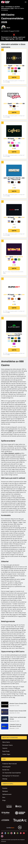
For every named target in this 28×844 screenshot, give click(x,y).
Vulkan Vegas (6, 754)
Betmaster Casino (7, 745)
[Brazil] (8, 833)
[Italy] (14, 833)
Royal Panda (5, 751)
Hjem (2, 6)
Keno (3, 797)
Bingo (4, 800)
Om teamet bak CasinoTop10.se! (11, 773)
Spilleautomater (7, 794)
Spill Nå (14, 77)
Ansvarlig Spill (6, 767)
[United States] (2, 833)
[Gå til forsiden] (5, 2)
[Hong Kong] (24, 833)
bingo (6, 453)
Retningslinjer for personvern (10, 776)
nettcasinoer (8, 567)
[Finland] (5, 833)
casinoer (11, 430)
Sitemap (4, 779)
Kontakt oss (5, 770)
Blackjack (5, 791)
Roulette (4, 788)
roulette (17, 453)
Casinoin (4, 748)
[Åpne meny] (25, 2)
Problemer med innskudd (9, 763)
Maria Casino (6, 742)
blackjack (11, 453)
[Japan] (11, 833)
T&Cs (8, 81)
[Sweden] (18, 833)
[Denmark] (21, 833)
